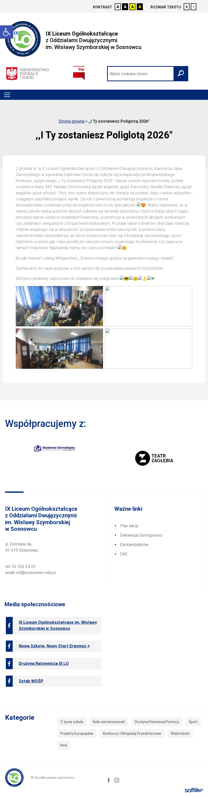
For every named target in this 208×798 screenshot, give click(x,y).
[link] (6, 32)
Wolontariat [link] (180, 733)
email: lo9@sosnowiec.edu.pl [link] (30, 572)
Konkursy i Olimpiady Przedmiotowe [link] (132, 733)
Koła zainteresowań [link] (109, 722)
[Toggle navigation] (7, 95)
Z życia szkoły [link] (71, 722)
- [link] (194, 6)
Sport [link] (193, 722)
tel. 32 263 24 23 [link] (20, 566)
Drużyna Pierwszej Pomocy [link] (157, 722)
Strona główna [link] (71, 121)
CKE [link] (123, 554)
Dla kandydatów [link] (134, 544)
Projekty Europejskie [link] (76, 733)
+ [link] (186, 6)
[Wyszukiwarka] (147, 73)
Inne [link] (63, 745)
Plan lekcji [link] (129, 525)
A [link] (117, 6)
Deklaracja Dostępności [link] (141, 535)
